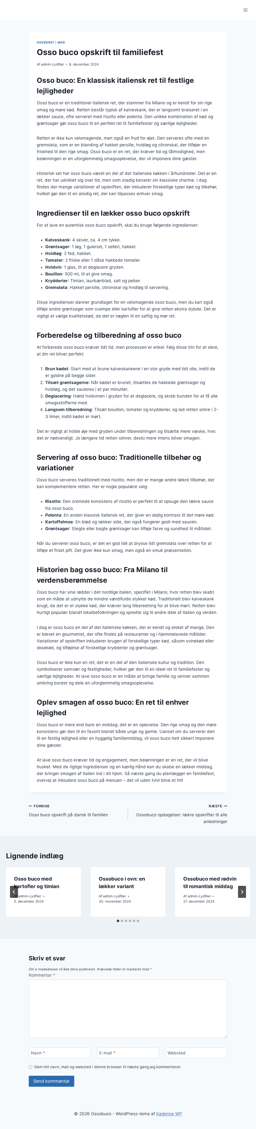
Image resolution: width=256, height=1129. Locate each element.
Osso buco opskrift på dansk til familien (68, 810)
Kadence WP (169, 1113)
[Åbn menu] (245, 10)
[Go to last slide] (14, 892)
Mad (61, 42)
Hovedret (45, 42)
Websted (177, 1052)
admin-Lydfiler (52, 64)
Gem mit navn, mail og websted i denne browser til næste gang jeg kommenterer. (107, 1066)
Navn (38, 1052)
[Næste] (242, 892)
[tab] (118, 921)
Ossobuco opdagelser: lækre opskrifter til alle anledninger (181, 814)
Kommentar (42, 975)
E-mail (107, 1052)
